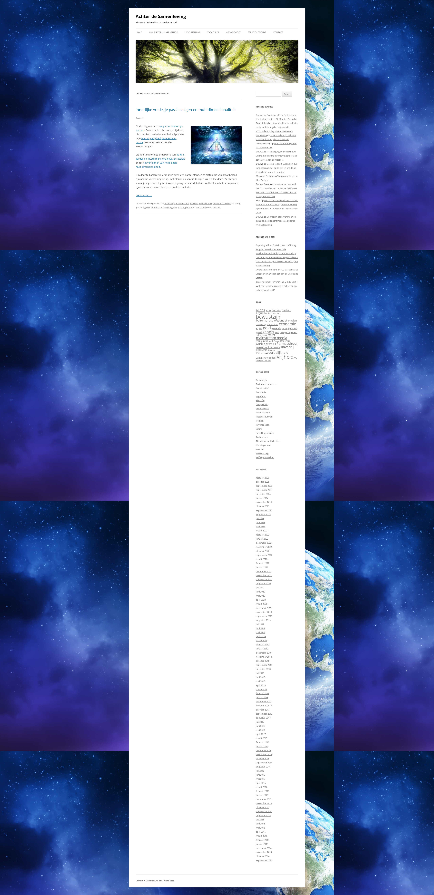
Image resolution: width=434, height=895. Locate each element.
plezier (188, 207)
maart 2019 (261, 640)
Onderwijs (285, 340)
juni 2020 (260, 591)
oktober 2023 (262, 506)
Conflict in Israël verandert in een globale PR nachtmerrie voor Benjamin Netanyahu (276, 220)
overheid (271, 343)
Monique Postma (264, 176)
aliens (260, 310)
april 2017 (261, 734)
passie (181, 207)
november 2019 (264, 612)
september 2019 (264, 616)
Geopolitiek (262, 404)
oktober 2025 (262, 481)
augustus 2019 (263, 620)
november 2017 (264, 705)
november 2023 (264, 502)
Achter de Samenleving (161, 16)
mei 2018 (260, 681)
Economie (261, 392)
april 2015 (261, 831)
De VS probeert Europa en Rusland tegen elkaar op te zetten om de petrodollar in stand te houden (277, 167)
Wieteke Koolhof (263, 360)
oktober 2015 (262, 807)
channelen (291, 320)
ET (257, 328)
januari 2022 (262, 567)
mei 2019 (260, 632)
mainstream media (271, 337)
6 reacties (140, 118)
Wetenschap (262, 453)
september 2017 (264, 713)
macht (271, 334)
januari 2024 (262, 498)
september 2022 (264, 555)
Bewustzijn (169, 203)
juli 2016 (260, 770)
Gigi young (293, 328)
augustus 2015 (263, 815)
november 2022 (264, 546)
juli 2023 (260, 518)
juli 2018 (260, 673)
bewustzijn (268, 316)
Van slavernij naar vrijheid (163, 32)
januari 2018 (262, 697)
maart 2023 (261, 530)
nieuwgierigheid (169, 207)
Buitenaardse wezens (266, 384)
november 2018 (264, 656)
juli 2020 (260, 587)
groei (259, 332)
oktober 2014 (262, 856)
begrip (259, 313)
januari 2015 (262, 843)
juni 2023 (260, 522)
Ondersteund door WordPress (160, 880)
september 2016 (264, 762)
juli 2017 (260, 721)
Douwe (216, 207)
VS (295, 357)
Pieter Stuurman (264, 416)
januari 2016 (262, 795)
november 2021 (264, 575)
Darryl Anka (272, 324)
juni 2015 (260, 823)
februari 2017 (262, 742)
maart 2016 (261, 787)
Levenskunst (205, 203)
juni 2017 (260, 725)
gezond (283, 328)
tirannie (271, 350)
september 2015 (264, 811)
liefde (258, 335)
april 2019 (261, 636)
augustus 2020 (263, 583)
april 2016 (261, 782)
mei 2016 (260, 778)
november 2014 (264, 852)
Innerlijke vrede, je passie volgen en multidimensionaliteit (186, 109)
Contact (278, 32)
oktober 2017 (262, 709)
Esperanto (261, 396)
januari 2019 (262, 648)
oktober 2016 (262, 758)
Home (139, 32)
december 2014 (263, 848)
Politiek (259, 420)
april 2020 (261, 599)
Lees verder (144, 195)
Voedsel (260, 449)
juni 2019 (260, 628)
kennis (268, 331)
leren (277, 332)
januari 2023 (262, 538)
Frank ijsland (262, 123)
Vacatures (213, 32)
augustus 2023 (263, 514)
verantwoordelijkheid (272, 352)
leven (294, 332)
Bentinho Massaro (272, 313)
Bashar (286, 310)
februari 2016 (262, 791)
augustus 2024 (263, 493)
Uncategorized (263, 445)
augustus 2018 (263, 668)
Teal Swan (262, 349)
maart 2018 (261, 689)
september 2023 (264, 510)
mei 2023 (260, 526)
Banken (276, 310)
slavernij (287, 347)
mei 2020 (260, 595)
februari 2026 (262, 477)
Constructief (182, 203)
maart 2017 (261, 738)
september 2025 (264, 485)
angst (268, 310)
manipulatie (262, 340)
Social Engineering (265, 432)
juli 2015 (260, 819)
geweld (276, 328)
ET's (260, 328)
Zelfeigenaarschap (222, 203)
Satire (259, 428)
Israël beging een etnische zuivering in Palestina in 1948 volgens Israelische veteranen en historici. (276, 155)
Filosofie (194, 203)
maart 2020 (261, 603)
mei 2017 (260, 730)
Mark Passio (274, 341)
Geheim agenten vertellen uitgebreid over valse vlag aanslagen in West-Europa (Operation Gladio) (277, 261)
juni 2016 (260, 774)
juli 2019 (260, 624)
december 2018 (263, 652)
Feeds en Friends (257, 32)
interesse (155, 207)
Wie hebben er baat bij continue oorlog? (276, 253)
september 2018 (264, 664)
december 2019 (263, 607)
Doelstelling (192, 32)
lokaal (264, 335)
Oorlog (260, 344)
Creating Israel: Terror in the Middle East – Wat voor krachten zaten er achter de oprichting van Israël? (277, 285)
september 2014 (264, 860)
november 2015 (264, 803)
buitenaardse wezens (270, 320)
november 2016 (264, 754)
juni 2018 (260, 677)
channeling (261, 324)
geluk (147, 207)
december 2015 (263, 799)
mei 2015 (260, 827)
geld (267, 327)
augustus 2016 (263, 766)
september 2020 (264, 579)
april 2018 (261, 685)
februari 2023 (262, 534)
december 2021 (263, 571)
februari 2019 (262, 644)
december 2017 (263, 701)
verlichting (261, 357)
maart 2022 (261, 559)
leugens (285, 332)
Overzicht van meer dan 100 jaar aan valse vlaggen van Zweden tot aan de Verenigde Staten (277, 273)
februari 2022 (262, 563)
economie (287, 323)
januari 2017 (262, 746)
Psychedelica (262, 424)
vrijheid (285, 356)
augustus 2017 (263, 717)
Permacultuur (287, 343)
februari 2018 (262, 693)
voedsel (271, 357)
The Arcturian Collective (268, 441)
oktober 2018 (262, 660)
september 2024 (264, 489)
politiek (269, 347)
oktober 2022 (262, 550)
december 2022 (263, 542)
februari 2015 (262, 839)
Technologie (262, 437)
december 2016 (263, 750)
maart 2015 (261, 835)
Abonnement (233, 32)
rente (277, 347)
